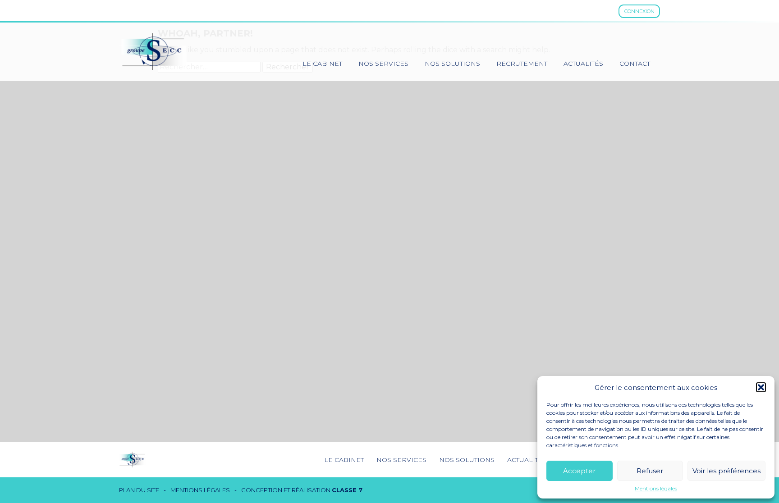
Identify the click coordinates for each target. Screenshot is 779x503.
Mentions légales (656, 488)
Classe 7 (347, 490)
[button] (760, 387)
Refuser (650, 471)
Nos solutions (452, 63)
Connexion (639, 11)
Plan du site (139, 490)
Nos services (383, 63)
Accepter (579, 471)
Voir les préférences (726, 471)
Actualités (583, 63)
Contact (634, 63)
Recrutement (521, 63)
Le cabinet (322, 63)
